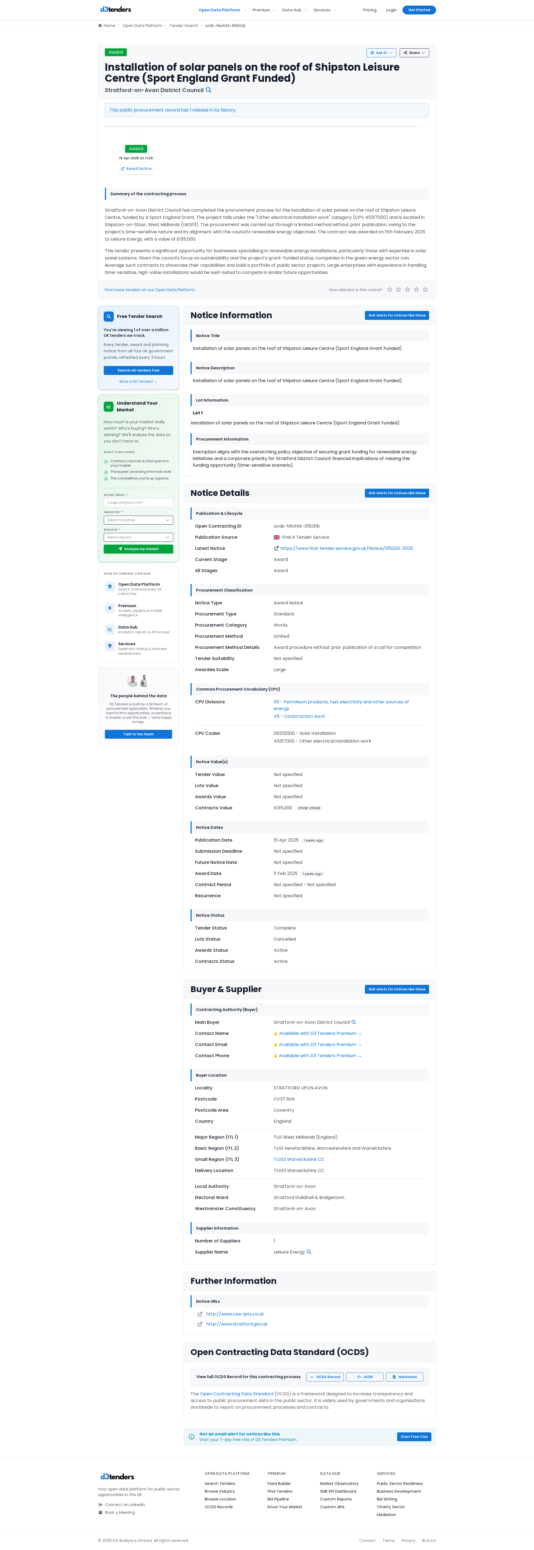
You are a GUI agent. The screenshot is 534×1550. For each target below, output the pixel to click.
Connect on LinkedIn (124, 1504)
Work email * (116, 495)
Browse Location (220, 1499)
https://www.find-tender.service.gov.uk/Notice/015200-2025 (346, 548)
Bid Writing (387, 1499)
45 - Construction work (299, 716)
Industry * (113, 512)
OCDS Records (219, 1507)
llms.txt (429, 1540)
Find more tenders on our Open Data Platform (150, 290)
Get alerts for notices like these (397, 315)
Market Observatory (339, 1483)
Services (322, 10)
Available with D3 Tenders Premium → (320, 1033)
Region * (112, 529)
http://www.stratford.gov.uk (237, 1324)
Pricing (370, 10)
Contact (367, 1540)
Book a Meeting (119, 1512)
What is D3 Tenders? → (138, 381)
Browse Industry (220, 1491)
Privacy (409, 1540)
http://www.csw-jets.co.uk (235, 1314)
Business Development (399, 1491)
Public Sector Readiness (400, 1483)
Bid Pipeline (278, 1499)
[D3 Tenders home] (116, 10)
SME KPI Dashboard (338, 1491)
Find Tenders (280, 1491)
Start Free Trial (414, 1436)
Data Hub (291, 10)
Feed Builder (279, 1483)
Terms (388, 1540)
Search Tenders (220, 1483)
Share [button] (414, 52)
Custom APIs (332, 1507)
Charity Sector (391, 1507)
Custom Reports (336, 1499)
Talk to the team (138, 734)
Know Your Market (285, 1507)
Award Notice (139, 168)
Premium (261, 10)
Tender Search (183, 25)
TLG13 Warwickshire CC (299, 1159)
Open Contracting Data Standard (236, 1394)
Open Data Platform (219, 10)
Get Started (419, 10)
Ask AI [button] (381, 52)
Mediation (386, 1514)
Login (391, 10)
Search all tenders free (138, 370)
